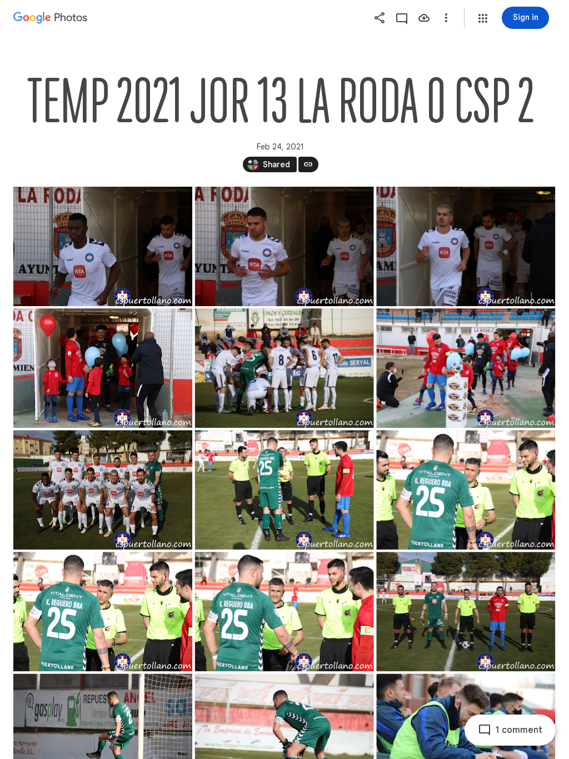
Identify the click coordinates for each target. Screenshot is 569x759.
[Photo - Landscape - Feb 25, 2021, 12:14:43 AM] (102, 246)
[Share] (379, 18)
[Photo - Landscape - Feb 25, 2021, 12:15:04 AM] (284, 611)
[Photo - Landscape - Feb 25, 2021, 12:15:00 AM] (465, 490)
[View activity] (402, 18)
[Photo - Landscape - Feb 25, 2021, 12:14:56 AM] (102, 490)
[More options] (446, 18)
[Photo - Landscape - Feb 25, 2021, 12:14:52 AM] (284, 368)
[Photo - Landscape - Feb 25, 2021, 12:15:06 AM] (465, 611)
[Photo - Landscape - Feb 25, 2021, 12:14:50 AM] (102, 368)
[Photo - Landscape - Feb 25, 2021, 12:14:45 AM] (284, 246)
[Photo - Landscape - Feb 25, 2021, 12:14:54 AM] (465, 368)
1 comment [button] (519, 730)
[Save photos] (424, 18)
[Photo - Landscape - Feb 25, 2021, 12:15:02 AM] (102, 611)
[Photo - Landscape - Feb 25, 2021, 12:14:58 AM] (284, 490)
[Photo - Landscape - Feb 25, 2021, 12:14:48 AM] (465, 246)
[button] (483, 18)
